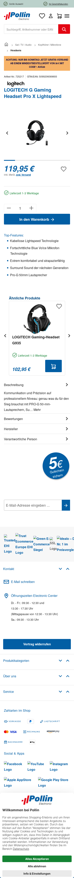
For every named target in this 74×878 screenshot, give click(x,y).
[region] (37, 135)
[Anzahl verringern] (9, 208)
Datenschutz (29, 514)
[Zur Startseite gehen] (17, 15)
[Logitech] (37, 84)
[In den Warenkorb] (53, 366)
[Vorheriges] (7, 132)
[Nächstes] (67, 132)
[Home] (6, 44)
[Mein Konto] (50, 16)
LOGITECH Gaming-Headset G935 (36, 340)
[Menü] (68, 16)
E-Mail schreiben (23, 581)
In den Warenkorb (34, 219)
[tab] (37, 396)
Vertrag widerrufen (37, 644)
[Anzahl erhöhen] (31, 208)
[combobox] (31, 29)
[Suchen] (64, 29)
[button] (64, 568)
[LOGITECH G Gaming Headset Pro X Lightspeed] (37, 132)
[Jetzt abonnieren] (66, 505)
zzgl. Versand (23, 174)
